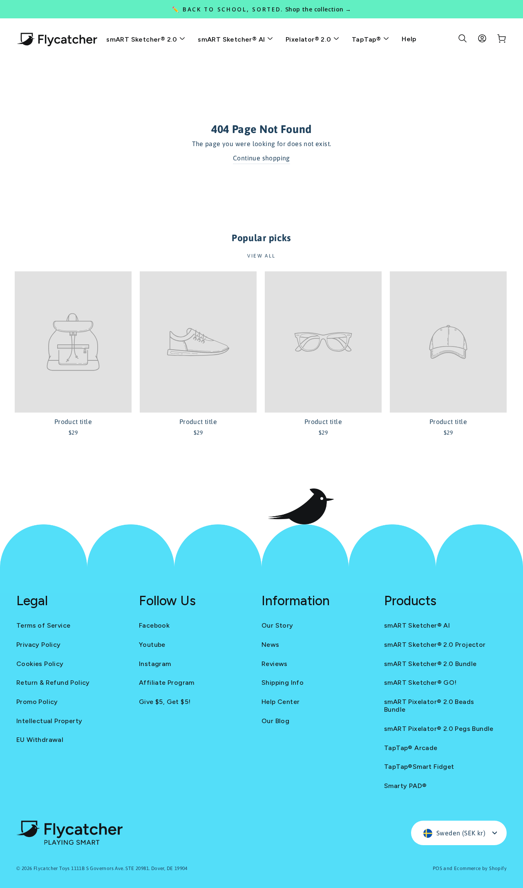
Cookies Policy (40, 664)
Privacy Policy (38, 644)
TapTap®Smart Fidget (419, 766)
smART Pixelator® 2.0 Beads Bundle (429, 705)
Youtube (152, 644)
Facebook (154, 625)
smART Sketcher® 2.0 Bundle (430, 664)
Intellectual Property (49, 721)
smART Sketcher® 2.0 (142, 39)
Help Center (280, 702)
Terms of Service (43, 625)
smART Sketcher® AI (232, 39)
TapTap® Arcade (411, 748)
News (270, 644)
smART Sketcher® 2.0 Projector (435, 644)
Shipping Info (283, 682)
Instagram (155, 664)
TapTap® (367, 39)
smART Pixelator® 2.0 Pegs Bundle (439, 729)
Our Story (277, 625)
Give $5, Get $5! (164, 702)
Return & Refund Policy (53, 682)
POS (437, 868)
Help (409, 39)
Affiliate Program (166, 682)
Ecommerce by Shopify (480, 868)
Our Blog (275, 721)
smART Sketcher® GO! (420, 682)
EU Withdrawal (39, 740)
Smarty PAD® (405, 786)
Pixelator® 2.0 (309, 39)
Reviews (275, 664)
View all (261, 256)
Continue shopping (261, 158)
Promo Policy (37, 702)
